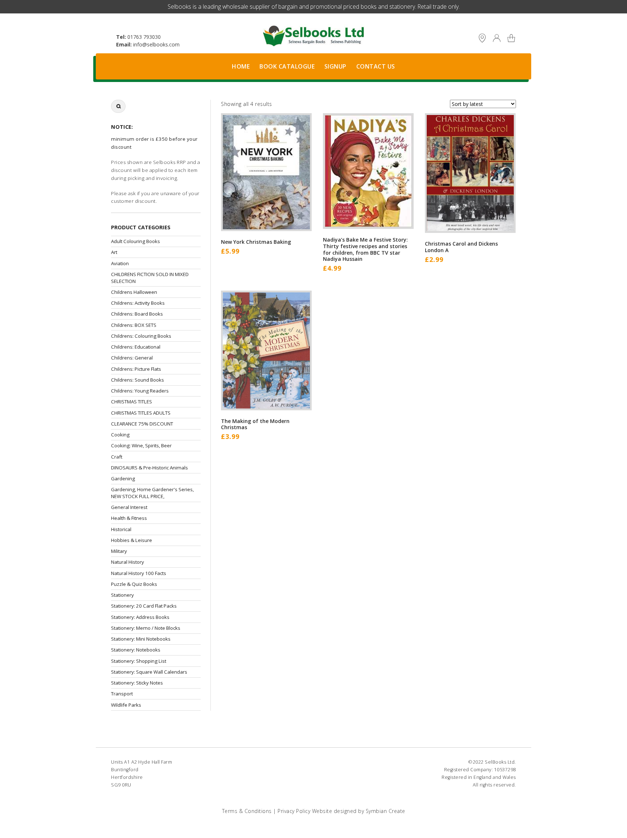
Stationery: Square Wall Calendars (149, 672)
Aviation (120, 263)
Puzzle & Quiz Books (134, 584)
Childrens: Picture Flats (136, 369)
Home (241, 66)
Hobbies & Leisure (131, 540)
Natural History (127, 562)
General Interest (129, 507)
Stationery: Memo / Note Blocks (145, 628)
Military (119, 551)
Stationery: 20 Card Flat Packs (144, 606)
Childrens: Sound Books (137, 380)
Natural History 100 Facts (138, 573)
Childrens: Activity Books (138, 303)
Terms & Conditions (247, 811)
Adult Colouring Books (135, 241)
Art (114, 252)
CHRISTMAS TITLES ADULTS (141, 413)
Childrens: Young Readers (140, 390)
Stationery (122, 595)
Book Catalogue (287, 66)
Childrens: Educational (135, 347)
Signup (335, 66)
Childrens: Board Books (137, 314)
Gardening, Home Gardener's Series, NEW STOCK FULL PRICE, (152, 493)
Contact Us (375, 66)
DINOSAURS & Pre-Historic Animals (149, 467)
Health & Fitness (129, 518)
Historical (121, 529)
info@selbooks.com (156, 44)
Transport (122, 693)
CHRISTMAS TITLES (131, 401)
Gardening (123, 478)
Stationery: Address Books (140, 617)
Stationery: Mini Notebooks (141, 639)
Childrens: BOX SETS (133, 325)
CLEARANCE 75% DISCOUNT (142, 423)
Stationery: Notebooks (135, 649)
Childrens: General (132, 357)
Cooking (120, 434)
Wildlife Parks (126, 705)
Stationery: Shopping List (138, 661)
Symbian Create (385, 811)
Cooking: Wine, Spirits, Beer (141, 445)
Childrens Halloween (134, 292)
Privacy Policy (294, 811)
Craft (116, 456)
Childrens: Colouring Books (141, 336)
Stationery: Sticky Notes (137, 682)
